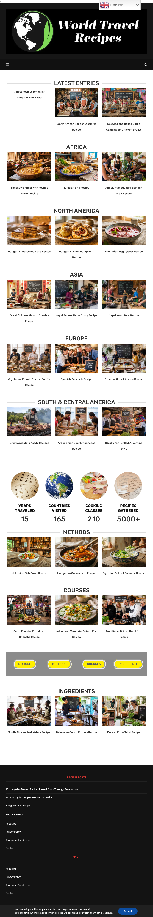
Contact (10, 848)
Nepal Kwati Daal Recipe (124, 315)
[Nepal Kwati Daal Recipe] (124, 294)
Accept (128, 911)
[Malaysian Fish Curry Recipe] (29, 552)
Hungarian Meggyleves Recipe (124, 251)
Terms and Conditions (18, 840)
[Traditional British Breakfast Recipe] (124, 610)
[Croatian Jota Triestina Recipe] (124, 358)
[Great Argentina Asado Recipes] (29, 422)
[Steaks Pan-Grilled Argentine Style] (124, 422)
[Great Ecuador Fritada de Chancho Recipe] (29, 610)
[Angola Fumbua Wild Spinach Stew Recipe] (124, 166)
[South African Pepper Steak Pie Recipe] (76, 103)
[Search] (145, 64)
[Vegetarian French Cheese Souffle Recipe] (29, 358)
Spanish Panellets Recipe (76, 379)
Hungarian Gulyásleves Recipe (76, 573)
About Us (11, 823)
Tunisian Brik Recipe (76, 187)
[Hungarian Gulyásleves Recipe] (76, 552)
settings (107, 913)
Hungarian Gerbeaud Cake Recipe (29, 251)
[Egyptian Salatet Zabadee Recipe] (124, 552)
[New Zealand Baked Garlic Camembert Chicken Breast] (124, 103)
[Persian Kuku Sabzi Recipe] (124, 711)
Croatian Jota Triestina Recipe (124, 379)
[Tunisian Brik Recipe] (76, 166)
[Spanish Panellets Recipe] (76, 358)
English (116, 5)
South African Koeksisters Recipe (29, 732)
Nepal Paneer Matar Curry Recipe (76, 315)
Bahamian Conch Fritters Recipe (76, 732)
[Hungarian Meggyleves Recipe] (124, 230)
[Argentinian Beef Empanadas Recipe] (76, 422)
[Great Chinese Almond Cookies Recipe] (29, 294)
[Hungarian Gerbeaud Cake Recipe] (29, 230)
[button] (12, 110)
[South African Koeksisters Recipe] (29, 711)
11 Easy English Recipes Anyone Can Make (29, 797)
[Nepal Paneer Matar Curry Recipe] (76, 294)
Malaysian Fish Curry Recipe (29, 573)
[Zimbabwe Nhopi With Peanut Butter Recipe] (29, 166)
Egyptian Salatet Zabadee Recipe (124, 573)
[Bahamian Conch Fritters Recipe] (76, 711)
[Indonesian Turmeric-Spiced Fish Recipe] (76, 610)
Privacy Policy (13, 831)
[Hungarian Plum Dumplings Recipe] (76, 230)
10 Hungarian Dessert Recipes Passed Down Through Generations (42, 789)
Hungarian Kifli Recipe (18, 805)
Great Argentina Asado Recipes (29, 443)
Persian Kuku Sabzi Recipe (123, 732)
